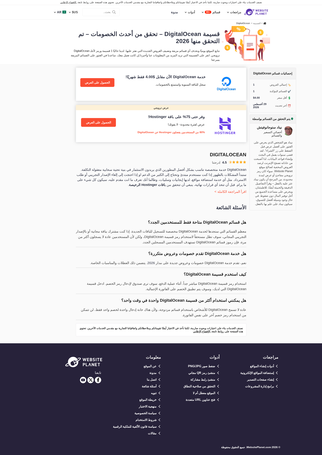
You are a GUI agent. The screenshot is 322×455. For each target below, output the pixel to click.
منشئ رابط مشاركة (202, 379)
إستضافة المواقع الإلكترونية (257, 372)
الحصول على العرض (97, 82)
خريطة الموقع (148, 399)
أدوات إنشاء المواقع (262, 366)
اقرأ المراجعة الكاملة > (230, 192)
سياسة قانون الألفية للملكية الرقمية (135, 426)
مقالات (152, 433)
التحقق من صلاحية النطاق (199, 386)
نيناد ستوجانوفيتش (269, 127)
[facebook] (98, 380)
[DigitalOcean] (161, 84)
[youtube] (83, 380)
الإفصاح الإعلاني (68, 2)
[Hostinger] (161, 123)
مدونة (153, 372)
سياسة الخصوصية (146, 413)
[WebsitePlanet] (264, 22)
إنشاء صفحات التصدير (260, 379)
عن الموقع (150, 366)
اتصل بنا (152, 379)
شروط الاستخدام (146, 419)
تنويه (154, 393)
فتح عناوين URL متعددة (200, 399)
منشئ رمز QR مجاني (201, 372)
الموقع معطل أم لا (204, 393)
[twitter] (90, 380)
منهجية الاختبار (148, 406)
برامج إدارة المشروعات (259, 386)
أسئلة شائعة (149, 386)
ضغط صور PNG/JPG (201, 366)
